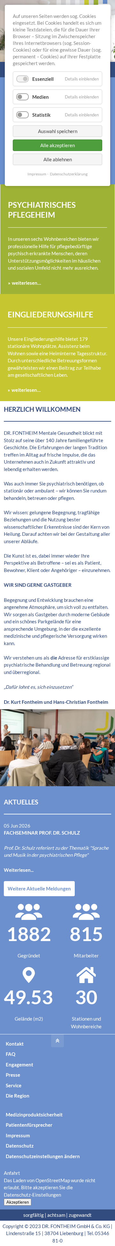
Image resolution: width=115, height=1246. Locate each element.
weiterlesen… (26, 283)
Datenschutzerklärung (69, 174)
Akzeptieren (17, 1202)
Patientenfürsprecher (29, 1125)
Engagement (19, 1064)
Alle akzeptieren (57, 145)
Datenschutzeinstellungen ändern (43, 1156)
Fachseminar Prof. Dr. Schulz (42, 833)
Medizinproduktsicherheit (34, 1114)
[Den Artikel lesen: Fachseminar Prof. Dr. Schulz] (57, 747)
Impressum (18, 1135)
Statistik (41, 115)
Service (13, 1085)
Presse (13, 1075)
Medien (40, 97)
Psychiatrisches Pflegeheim (42, 209)
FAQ (10, 1054)
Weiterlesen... (19, 870)
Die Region (17, 1096)
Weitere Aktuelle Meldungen (39, 888)
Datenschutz (20, 1146)
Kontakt (15, 1044)
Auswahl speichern (57, 131)
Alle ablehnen (57, 159)
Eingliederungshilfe (50, 314)
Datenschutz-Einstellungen (32, 1195)
